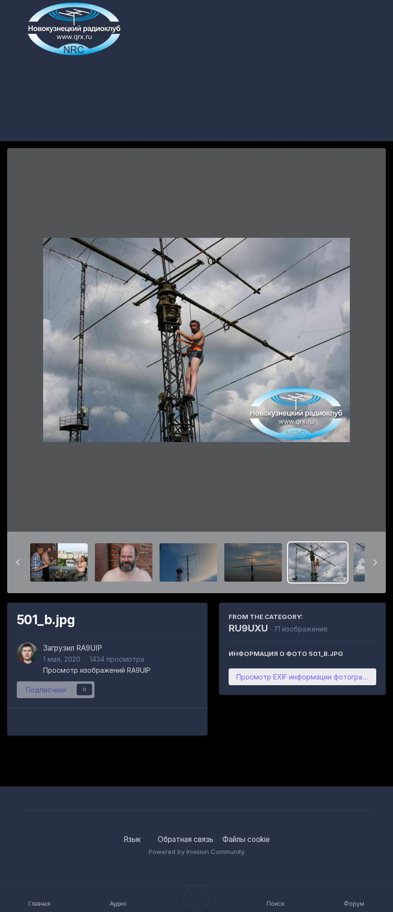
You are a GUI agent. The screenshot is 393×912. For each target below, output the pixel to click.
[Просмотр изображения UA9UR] (123, 562)
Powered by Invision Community (196, 851)
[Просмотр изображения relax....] (59, 562)
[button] (17, 562)
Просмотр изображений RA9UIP (96, 670)
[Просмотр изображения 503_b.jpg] (188, 562)
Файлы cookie (246, 839)
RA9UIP (89, 648)
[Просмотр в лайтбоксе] (196, 340)
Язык (133, 839)
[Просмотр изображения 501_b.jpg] (318, 562)
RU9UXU (248, 628)
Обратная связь (185, 839)
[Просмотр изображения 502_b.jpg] (253, 562)
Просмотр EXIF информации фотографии (305, 677)
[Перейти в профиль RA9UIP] (27, 653)
